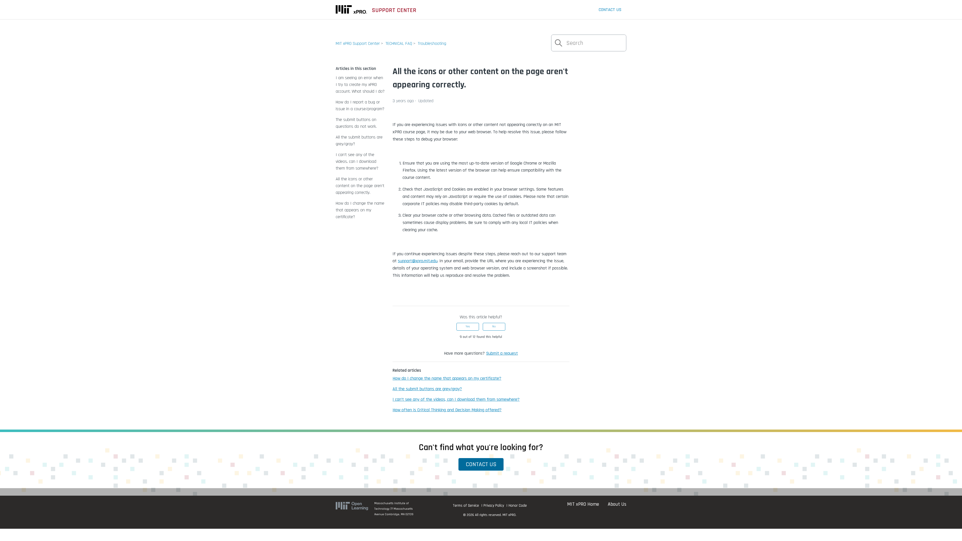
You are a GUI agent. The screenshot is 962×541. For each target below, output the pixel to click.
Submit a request (502, 353)
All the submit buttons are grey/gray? (359, 140)
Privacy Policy (494, 505)
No (494, 326)
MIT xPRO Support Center (358, 43)
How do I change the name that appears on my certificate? (360, 210)
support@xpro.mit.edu (417, 261)
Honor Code (518, 505)
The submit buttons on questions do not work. (356, 123)
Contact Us (610, 10)
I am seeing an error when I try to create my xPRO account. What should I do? (360, 84)
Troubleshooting (432, 43)
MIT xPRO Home (583, 504)
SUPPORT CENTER (394, 10)
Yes (468, 326)
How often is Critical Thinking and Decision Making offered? (447, 410)
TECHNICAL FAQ (399, 43)
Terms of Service (466, 505)
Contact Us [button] (481, 464)
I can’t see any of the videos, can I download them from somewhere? (357, 161)
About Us (617, 504)
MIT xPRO (509, 515)
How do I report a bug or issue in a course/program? (360, 105)
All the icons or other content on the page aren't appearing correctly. (360, 185)
